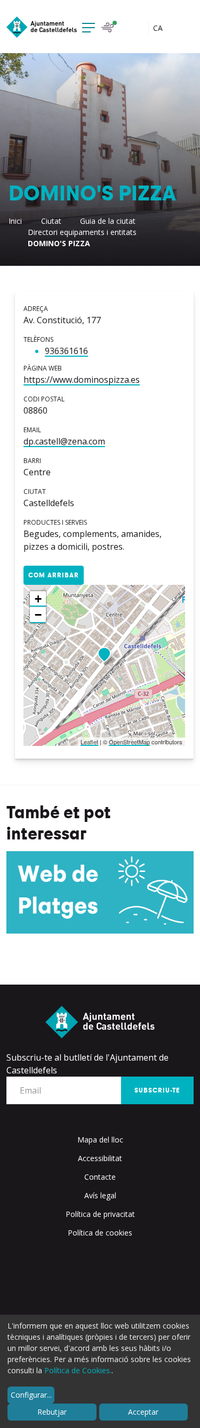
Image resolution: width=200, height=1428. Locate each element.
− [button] (38, 614)
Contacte (100, 1177)
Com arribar (53, 575)
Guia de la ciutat (107, 221)
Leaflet (89, 741)
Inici (15, 221)
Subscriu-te (157, 1090)
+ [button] (38, 599)
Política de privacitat (100, 1214)
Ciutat (51, 221)
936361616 (66, 351)
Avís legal (100, 1195)
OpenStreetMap (129, 741)
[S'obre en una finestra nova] (100, 892)
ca (159, 28)
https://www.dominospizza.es (81, 379)
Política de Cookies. (77, 1370)
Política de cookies (100, 1233)
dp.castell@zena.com (64, 441)
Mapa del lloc (100, 1140)
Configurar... (31, 1395)
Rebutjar (52, 1412)
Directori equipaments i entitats (82, 232)
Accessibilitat (100, 1158)
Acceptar (143, 1412)
